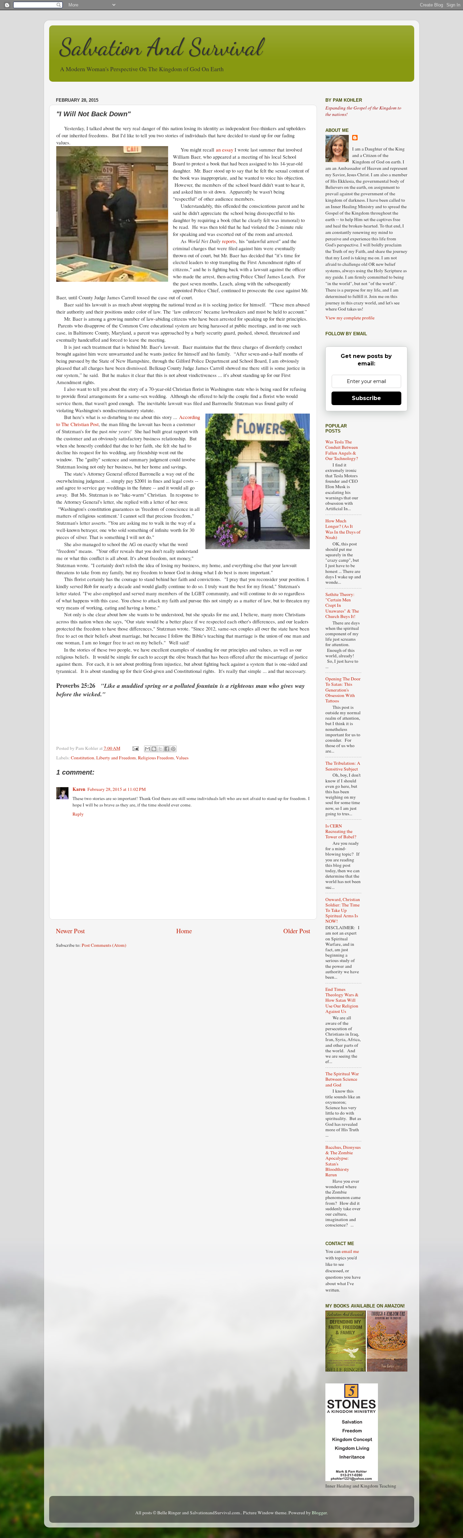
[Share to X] (160, 748)
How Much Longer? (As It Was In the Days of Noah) (343, 529)
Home (184, 930)
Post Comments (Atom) (104, 945)
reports (229, 241)
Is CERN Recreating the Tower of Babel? (340, 831)
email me (350, 1251)
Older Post (296, 930)
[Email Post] (135, 748)
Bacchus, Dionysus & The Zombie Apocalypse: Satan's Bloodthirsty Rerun (343, 1161)
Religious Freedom (156, 758)
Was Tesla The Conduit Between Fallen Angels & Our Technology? (341, 450)
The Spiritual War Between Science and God (342, 1079)
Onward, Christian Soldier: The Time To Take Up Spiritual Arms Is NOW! (342, 910)
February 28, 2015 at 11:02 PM (116, 789)
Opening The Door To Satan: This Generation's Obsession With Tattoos (343, 690)
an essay (225, 149)
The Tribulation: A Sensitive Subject (342, 766)
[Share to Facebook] (166, 748)
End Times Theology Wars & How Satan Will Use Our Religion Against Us (342, 1000)
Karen (79, 789)
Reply (78, 814)
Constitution (82, 758)
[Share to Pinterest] (173, 748)
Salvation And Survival (160, 47)
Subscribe (366, 398)
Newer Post (70, 930)
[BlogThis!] (153, 748)
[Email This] (147, 748)
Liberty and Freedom (116, 758)
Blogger (319, 1513)
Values (182, 758)
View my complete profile (350, 318)
